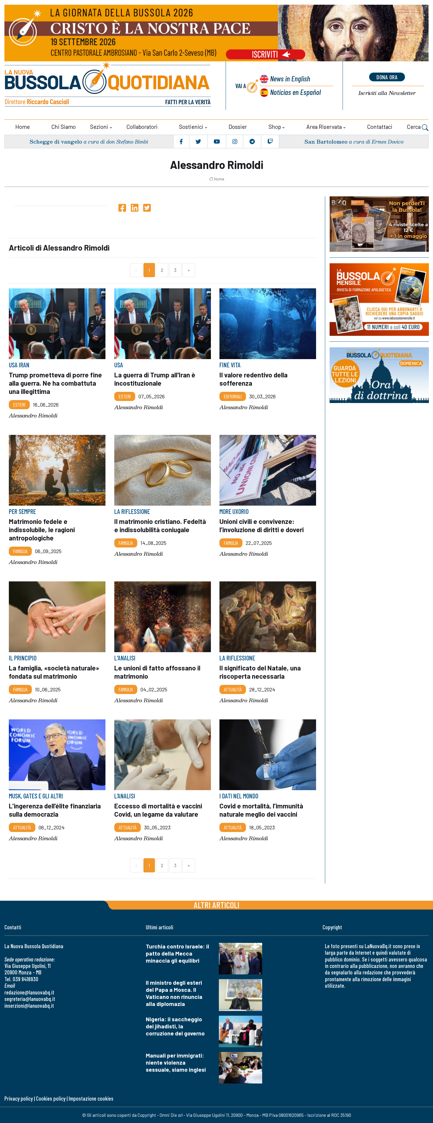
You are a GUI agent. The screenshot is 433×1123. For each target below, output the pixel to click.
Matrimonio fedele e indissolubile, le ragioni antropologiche (42, 529)
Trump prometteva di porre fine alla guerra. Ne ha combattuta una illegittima (55, 383)
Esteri (19, 404)
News (290, 78)
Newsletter (387, 93)
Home (22, 126)
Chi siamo (63, 126)
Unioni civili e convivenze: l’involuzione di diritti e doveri (261, 525)
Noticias (295, 91)
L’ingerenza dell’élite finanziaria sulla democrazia (55, 810)
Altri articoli (216, 905)
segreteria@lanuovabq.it (29, 998)
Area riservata (324, 126)
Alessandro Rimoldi (33, 416)
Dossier (238, 126)
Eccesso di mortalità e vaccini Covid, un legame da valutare (158, 810)
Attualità (233, 689)
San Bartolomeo (326, 141)
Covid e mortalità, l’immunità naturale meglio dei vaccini (261, 810)
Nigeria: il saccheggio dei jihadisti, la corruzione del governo (175, 1026)
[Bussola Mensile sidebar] (379, 299)
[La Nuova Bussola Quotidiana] (108, 85)
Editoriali (233, 396)
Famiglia (20, 551)
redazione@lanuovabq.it (29, 992)
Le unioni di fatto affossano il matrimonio (157, 671)
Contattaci (379, 126)
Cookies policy (50, 1098)
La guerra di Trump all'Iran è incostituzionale (154, 379)
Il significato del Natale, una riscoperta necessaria (260, 671)
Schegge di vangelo (55, 141)
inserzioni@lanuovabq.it (29, 1005)
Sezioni (99, 126)
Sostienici (191, 126)
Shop (275, 126)
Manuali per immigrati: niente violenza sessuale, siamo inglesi (176, 1062)
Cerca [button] (414, 126)
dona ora (387, 76)
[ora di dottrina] (379, 375)
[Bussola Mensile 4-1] (379, 224)
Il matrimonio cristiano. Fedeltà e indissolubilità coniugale (160, 525)
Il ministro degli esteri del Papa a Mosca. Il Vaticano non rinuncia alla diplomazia (174, 993)
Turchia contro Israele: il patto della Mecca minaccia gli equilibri (177, 953)
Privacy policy (18, 1098)
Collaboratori (142, 126)
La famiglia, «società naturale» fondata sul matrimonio (54, 671)
